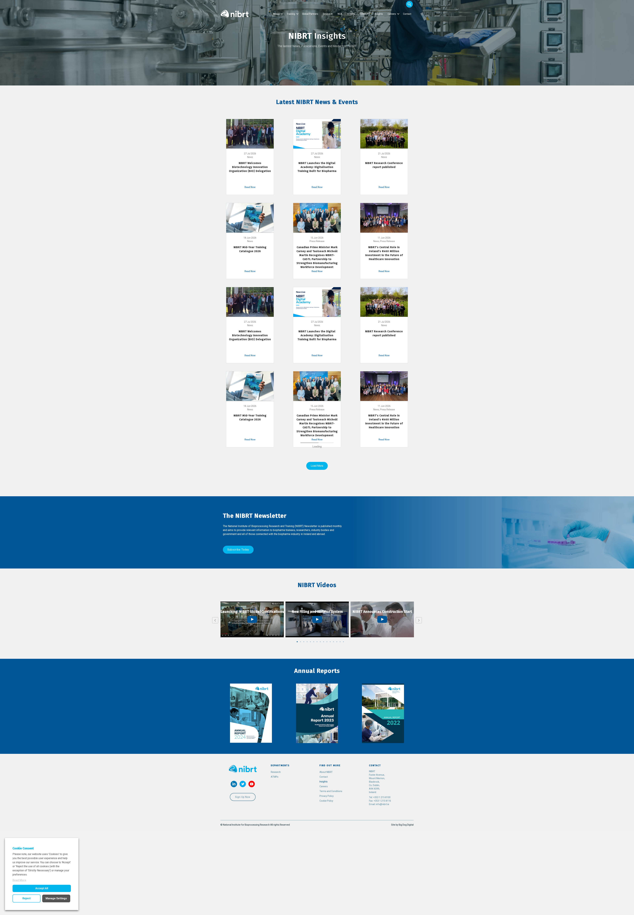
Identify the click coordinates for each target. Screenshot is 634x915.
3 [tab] (303, 894)
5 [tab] (310, 894)
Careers (392, 14)
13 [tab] (336, 894)
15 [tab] (343, 894)
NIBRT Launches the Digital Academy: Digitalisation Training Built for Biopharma (317, 167)
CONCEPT (365, 14)
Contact (407, 14)
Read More (19, 880)
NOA (340, 14)
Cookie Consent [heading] (23, 848)
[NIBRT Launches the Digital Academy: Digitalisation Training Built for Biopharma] (317, 133)
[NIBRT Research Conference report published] (384, 133)
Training (291, 14)
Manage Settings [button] (56, 898)
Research (328, 14)
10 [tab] (327, 894)
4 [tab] (307, 894)
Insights (379, 14)
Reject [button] (26, 898)
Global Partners (310, 14)
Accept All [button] (41, 888)
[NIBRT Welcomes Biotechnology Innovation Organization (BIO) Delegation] (250, 133)
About (276, 14)
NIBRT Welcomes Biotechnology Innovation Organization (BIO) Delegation (250, 167)
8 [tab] (320, 894)
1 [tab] (297, 894)
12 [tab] (333, 894)
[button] (409, 4)
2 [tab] (300, 894)
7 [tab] (317, 894)
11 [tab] (330, 894)
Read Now (250, 187)
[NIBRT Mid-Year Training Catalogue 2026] (250, 217)
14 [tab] (340, 894)
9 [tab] (323, 894)
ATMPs (351, 14)
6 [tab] (313, 894)
